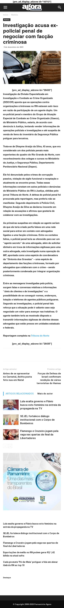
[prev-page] (5, 446)
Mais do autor (45, 393)
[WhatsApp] (20, 355)
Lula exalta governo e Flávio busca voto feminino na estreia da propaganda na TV (40, 405)
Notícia (14, 14)
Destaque (7, 577)
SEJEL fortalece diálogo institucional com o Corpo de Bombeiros (37, 420)
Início (5, 14)
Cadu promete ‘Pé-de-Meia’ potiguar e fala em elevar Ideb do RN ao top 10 (30, 563)
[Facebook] (6, 355)
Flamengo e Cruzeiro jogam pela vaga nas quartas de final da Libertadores (39, 434)
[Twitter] (13, 355)
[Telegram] (28, 355)
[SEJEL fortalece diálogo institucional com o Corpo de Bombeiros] (11, 419)
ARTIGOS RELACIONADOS (20, 393)
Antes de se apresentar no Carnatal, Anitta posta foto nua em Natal (17, 376)
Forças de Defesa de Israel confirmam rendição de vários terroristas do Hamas (49, 378)
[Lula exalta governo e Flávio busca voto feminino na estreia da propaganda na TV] (11, 405)
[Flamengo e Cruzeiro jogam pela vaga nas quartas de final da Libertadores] (11, 434)
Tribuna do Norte (40, 335)
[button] (5, 7)
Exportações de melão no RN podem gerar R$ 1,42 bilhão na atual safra (29, 554)
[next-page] (10, 446)
